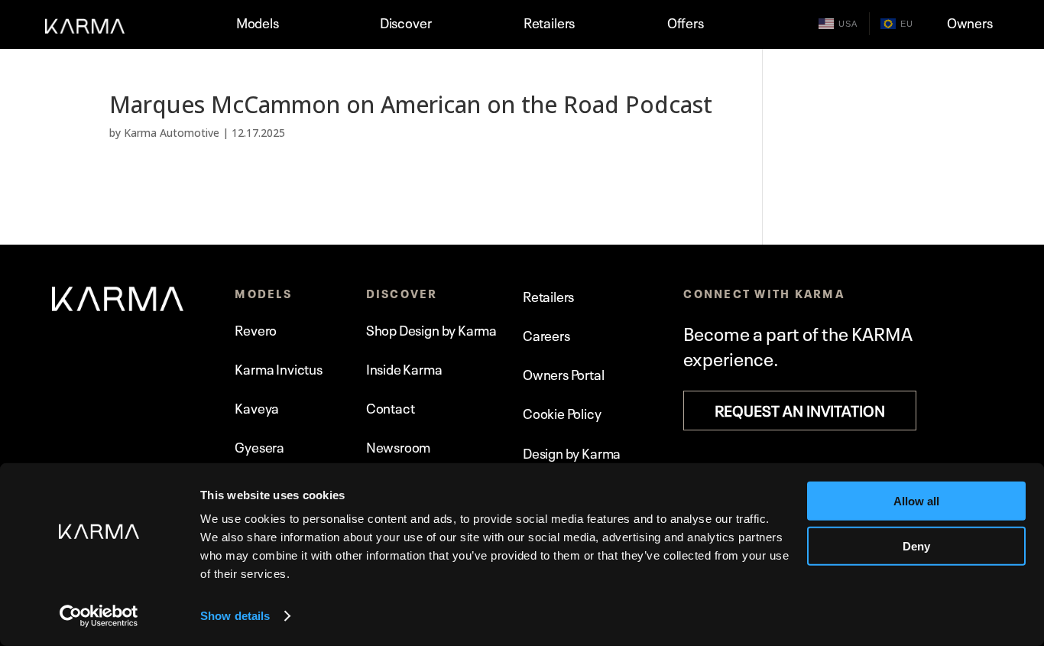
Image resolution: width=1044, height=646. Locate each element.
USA (848, 23)
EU (906, 23)
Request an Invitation (800, 409)
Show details (235, 615)
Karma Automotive (171, 132)
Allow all (916, 501)
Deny (916, 545)
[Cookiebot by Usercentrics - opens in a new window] (99, 616)
